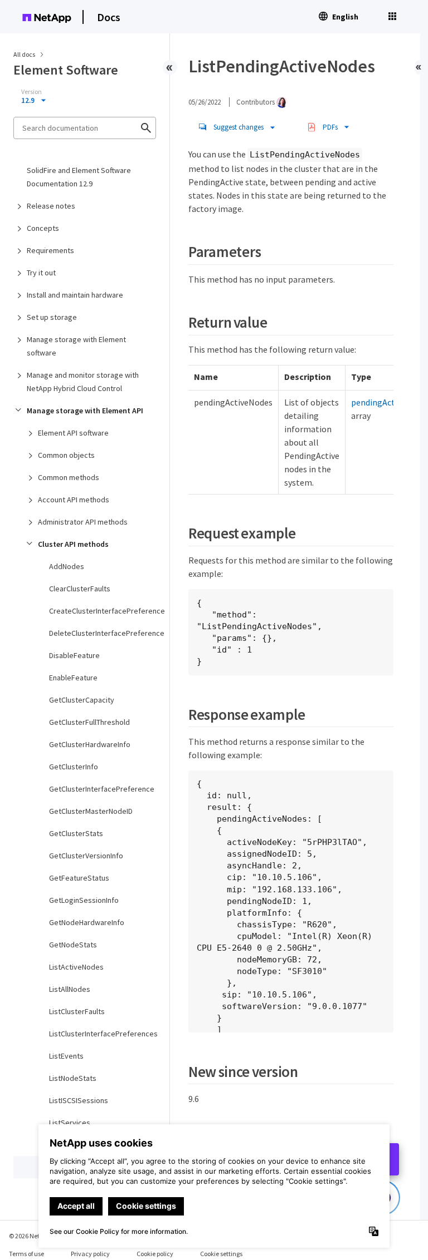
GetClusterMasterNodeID (91, 811)
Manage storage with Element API (85, 411)
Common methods (68, 477)
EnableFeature (73, 678)
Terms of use (26, 1253)
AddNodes (66, 566)
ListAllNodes (69, 989)
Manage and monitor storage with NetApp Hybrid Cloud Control (83, 381)
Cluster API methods (73, 544)
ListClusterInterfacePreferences (102, 1034)
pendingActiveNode (388, 402)
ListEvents (66, 1056)
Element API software (73, 433)
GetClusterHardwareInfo (89, 744)
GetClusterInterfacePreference (101, 789)
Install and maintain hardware (75, 295)
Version (31, 91)
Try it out (41, 273)
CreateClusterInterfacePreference (102, 611)
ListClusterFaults (77, 1011)
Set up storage (52, 317)
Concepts (43, 228)
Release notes (51, 206)
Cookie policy (155, 1253)
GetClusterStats (76, 833)
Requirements (50, 250)
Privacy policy (90, 1253)
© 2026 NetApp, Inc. (36, 1236)
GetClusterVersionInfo (86, 856)
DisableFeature (74, 655)
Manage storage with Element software (76, 346)
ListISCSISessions (78, 1100)
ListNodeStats (72, 1078)
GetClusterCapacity (81, 700)
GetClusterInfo (73, 767)
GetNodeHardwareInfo (86, 922)
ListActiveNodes (76, 967)
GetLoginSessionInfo (84, 900)
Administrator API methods (83, 522)
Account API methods (73, 500)
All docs (24, 54)
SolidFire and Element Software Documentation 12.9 (79, 177)
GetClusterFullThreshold (89, 722)
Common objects (66, 455)
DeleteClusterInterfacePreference (102, 633)
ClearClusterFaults (79, 589)
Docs (108, 17)
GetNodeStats (73, 945)
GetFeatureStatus (79, 878)
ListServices (69, 1123)
